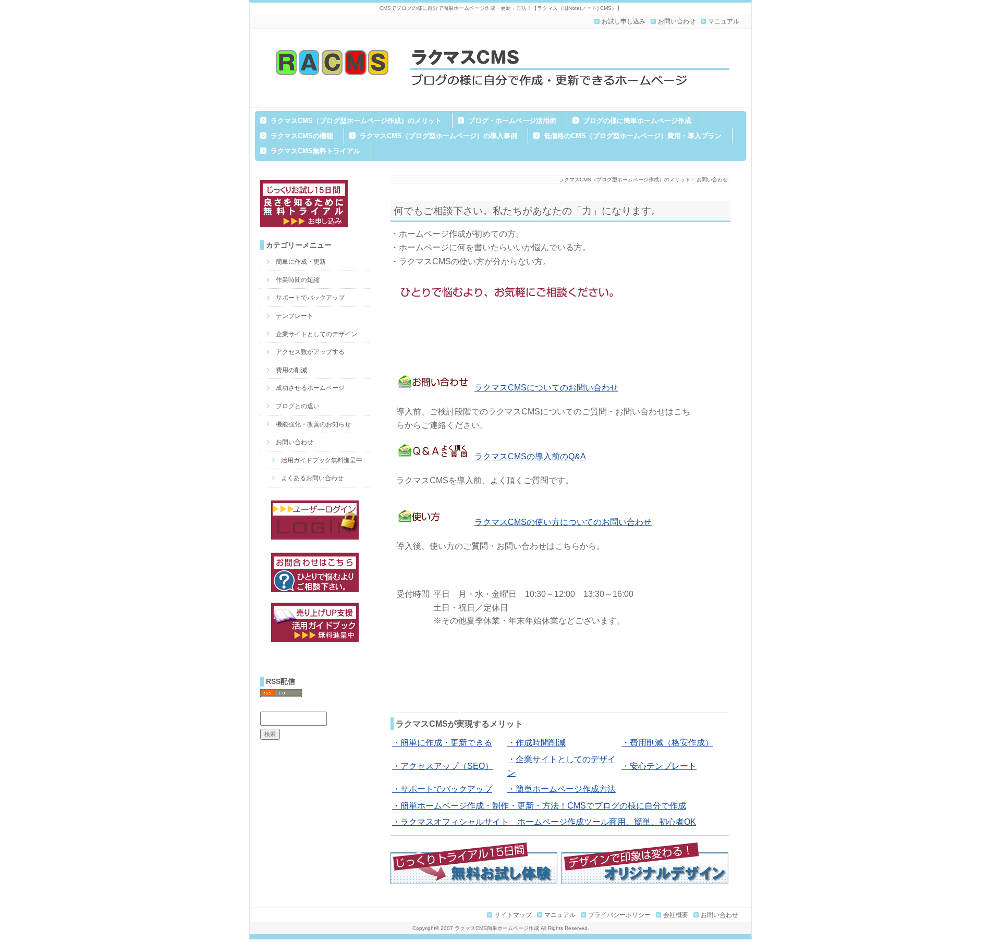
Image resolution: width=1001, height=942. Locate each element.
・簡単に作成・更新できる (442, 742)
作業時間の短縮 (298, 280)
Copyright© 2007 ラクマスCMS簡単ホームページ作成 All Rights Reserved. (500, 928)
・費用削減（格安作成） (667, 742)
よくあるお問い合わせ (312, 478)
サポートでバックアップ (310, 297)
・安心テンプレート (659, 766)
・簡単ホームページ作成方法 (561, 789)
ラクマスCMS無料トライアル (315, 151)
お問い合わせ (676, 21)
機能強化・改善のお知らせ (313, 424)
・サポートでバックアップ (442, 789)
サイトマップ (513, 915)
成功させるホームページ (310, 388)
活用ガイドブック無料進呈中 (321, 460)
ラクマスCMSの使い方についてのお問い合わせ (563, 522)
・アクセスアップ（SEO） (442, 766)
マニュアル (723, 21)
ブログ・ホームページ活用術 (512, 121)
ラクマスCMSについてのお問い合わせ (546, 387)
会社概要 (675, 915)
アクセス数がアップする (310, 352)
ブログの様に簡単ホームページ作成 (637, 121)
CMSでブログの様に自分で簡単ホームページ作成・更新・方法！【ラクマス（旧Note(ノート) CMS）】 (501, 8)
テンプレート (294, 316)
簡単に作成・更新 (301, 261)
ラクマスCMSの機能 (302, 136)
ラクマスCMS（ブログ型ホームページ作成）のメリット (356, 121)
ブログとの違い (298, 406)
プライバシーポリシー (619, 915)
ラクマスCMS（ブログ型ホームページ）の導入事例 (438, 136)
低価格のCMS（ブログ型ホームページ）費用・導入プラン (633, 136)
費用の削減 (291, 370)
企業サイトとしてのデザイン (316, 334)
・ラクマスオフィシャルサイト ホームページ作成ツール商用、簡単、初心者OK (544, 821)
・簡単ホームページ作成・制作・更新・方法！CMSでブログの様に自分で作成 (539, 805)
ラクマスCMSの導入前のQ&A (530, 456)
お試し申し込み (623, 21)
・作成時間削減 (536, 742)
